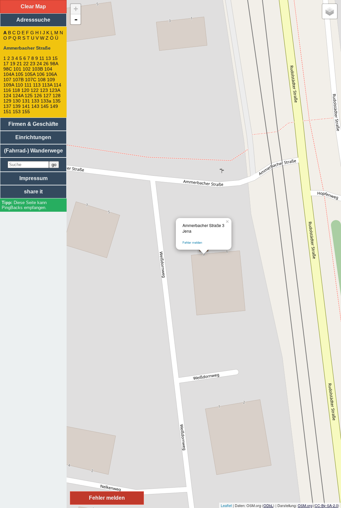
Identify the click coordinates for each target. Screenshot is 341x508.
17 (6, 63)
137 (7, 106)
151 (7, 111)
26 (46, 63)
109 (51, 79)
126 (38, 95)
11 (41, 58)
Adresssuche (33, 20)
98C (7, 69)
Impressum (33, 178)
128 (57, 95)
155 (26, 111)
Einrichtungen (33, 137)
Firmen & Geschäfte (33, 124)
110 (19, 85)
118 (16, 90)
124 (7, 95)
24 (39, 63)
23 (32, 63)
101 (17, 69)
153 (17, 111)
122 (35, 90)
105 (19, 74)
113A (47, 85)
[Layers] (329, 11)
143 (35, 106)
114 (57, 85)
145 (45, 106)
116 (7, 90)
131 (26, 101)
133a (46, 101)
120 (25, 90)
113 (37, 85)
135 (57, 101)
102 (27, 69)
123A (54, 90)
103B (37, 69)
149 (54, 106)
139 (17, 106)
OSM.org (305, 505)
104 (48, 69)
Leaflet (226, 505)
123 (44, 90)
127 (47, 95)
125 (29, 95)
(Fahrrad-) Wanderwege (33, 150)
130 (17, 101)
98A (54, 63)
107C (30, 79)
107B (18, 79)
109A (8, 85)
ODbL (268, 505)
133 (35, 101)
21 (19, 63)
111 (28, 85)
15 (55, 58)
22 (26, 63)
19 (12, 63)
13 (48, 58)
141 (26, 106)
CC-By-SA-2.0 (326, 505)
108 (42, 79)
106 (41, 74)
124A (18, 95)
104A (8, 74)
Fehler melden (192, 242)
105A (30, 74)
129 (7, 101)
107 (7, 79)
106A (51, 74)
